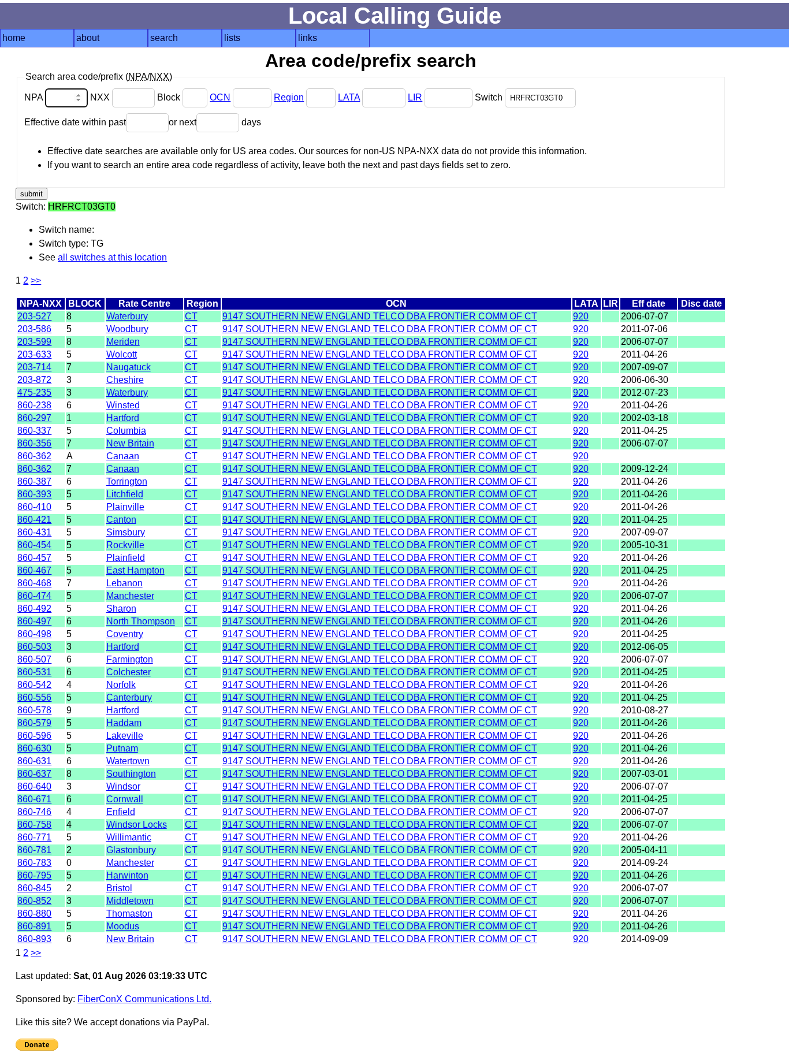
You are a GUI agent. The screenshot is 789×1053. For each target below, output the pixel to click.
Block (170, 97)
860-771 (34, 837)
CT (191, 316)
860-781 (34, 850)
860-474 (34, 596)
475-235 (34, 392)
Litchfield (124, 494)
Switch (490, 97)
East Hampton (135, 570)
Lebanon (124, 583)
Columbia (126, 431)
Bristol (119, 888)
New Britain (130, 443)
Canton (121, 519)
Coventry (124, 634)
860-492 (34, 608)
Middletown (130, 901)
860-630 (34, 748)
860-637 (34, 774)
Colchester (128, 672)
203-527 (34, 316)
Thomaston (129, 913)
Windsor (123, 786)
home (13, 38)
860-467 (34, 570)
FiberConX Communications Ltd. (144, 999)
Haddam (124, 723)
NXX (101, 97)
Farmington (129, 659)
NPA (34, 97)
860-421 (34, 519)
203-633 (34, 354)
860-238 (34, 405)
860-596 (34, 736)
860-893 (34, 939)
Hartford (122, 418)
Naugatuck (128, 367)
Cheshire (125, 380)
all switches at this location (112, 257)
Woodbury (127, 329)
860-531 (34, 672)
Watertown (128, 761)
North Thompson (140, 621)
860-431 (34, 532)
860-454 (34, 545)
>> (36, 280)
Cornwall (124, 799)
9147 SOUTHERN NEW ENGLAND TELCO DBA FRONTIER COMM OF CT (379, 316)
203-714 (34, 367)
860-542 (34, 685)
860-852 (34, 901)
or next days (215, 122)
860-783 (34, 863)
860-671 (34, 799)
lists (232, 38)
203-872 (34, 380)
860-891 (34, 926)
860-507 (34, 659)
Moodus (122, 926)
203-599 (34, 342)
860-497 (34, 621)
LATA (349, 97)
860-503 (34, 647)
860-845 (34, 888)
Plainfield (125, 558)
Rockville (125, 545)
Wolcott (121, 354)
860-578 (34, 710)
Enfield (120, 812)
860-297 (34, 418)
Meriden (123, 342)
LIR (415, 97)
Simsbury (125, 532)
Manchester (130, 596)
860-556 (34, 697)
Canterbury (129, 697)
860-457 (34, 558)
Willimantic (128, 837)
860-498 (34, 634)
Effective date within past (75, 122)
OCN (220, 97)
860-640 (34, 786)
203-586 (34, 329)
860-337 (34, 431)
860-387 (34, 481)
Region (289, 97)
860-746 (34, 812)
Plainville (125, 507)
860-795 (34, 875)
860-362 (34, 456)
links (307, 38)
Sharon (121, 608)
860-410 (34, 507)
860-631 (34, 761)
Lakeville (124, 736)
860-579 (34, 723)
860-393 (34, 494)
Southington (131, 774)
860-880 (34, 913)
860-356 (34, 443)
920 (581, 316)
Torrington (126, 481)
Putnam (122, 748)
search (164, 38)
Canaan (122, 456)
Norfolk (121, 685)
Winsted (123, 405)
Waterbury (127, 316)
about (87, 38)
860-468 (34, 583)
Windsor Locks (136, 824)
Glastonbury (131, 850)
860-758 (34, 824)
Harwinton (127, 875)
